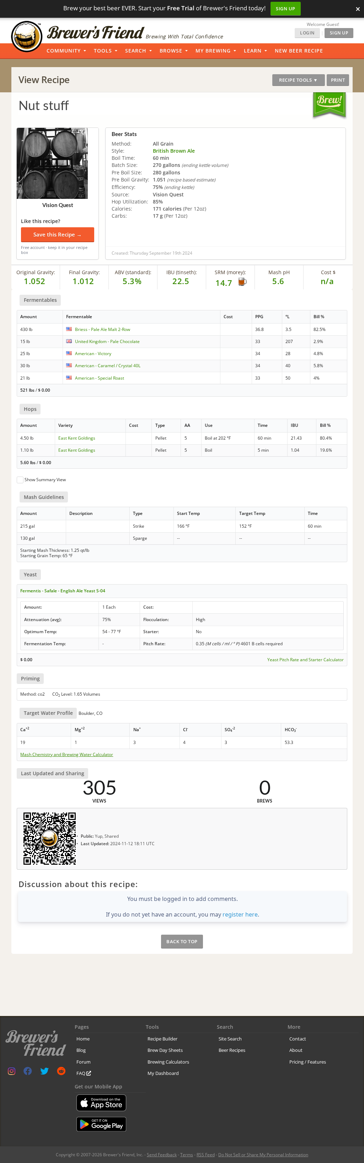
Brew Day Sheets (165, 1050)
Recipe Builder (162, 1039)
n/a (327, 281)
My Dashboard (163, 1073)
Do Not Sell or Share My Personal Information (263, 1155)
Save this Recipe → (57, 234)
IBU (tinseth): (181, 272)
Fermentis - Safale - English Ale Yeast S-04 (62, 591)
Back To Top (182, 941)
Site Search (230, 1039)
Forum (83, 1062)
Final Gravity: (84, 272)
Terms (186, 1155)
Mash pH (279, 272)
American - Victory (93, 353)
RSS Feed (206, 1155)
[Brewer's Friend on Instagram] (11, 1073)
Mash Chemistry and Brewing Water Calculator (66, 754)
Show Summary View (45, 480)
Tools (103, 50)
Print (338, 80)
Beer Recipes (232, 1050)
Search (135, 50)
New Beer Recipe (299, 50)
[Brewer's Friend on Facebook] (27, 1073)
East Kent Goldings (76, 438)
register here (240, 914)
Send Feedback (162, 1155)
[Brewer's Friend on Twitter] (44, 1073)
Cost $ (328, 272)
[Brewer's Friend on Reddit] (61, 1073)
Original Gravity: (35, 272)
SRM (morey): (230, 272)
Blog (81, 1050)
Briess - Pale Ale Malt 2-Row (102, 329)
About (296, 1050)
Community (64, 50)
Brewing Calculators (168, 1062)
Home (83, 1039)
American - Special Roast (99, 378)
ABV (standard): (133, 272)
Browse (171, 50)
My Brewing (213, 50)
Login (307, 33)
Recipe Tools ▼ (298, 80)
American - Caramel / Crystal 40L (107, 366)
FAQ (81, 1073)
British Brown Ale (174, 150)
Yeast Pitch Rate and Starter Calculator (305, 659)
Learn (253, 50)
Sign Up (285, 8)
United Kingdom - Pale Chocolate (107, 341)
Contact (297, 1039)
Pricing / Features (307, 1062)
